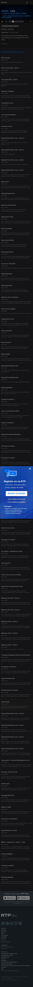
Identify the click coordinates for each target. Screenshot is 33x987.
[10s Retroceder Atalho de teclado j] (6, 985)
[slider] (18, 985)
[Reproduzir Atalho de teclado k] (2, 985)
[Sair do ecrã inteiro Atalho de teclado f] (30, 985)
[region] (16, 493)
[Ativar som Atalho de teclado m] (10, 985)
